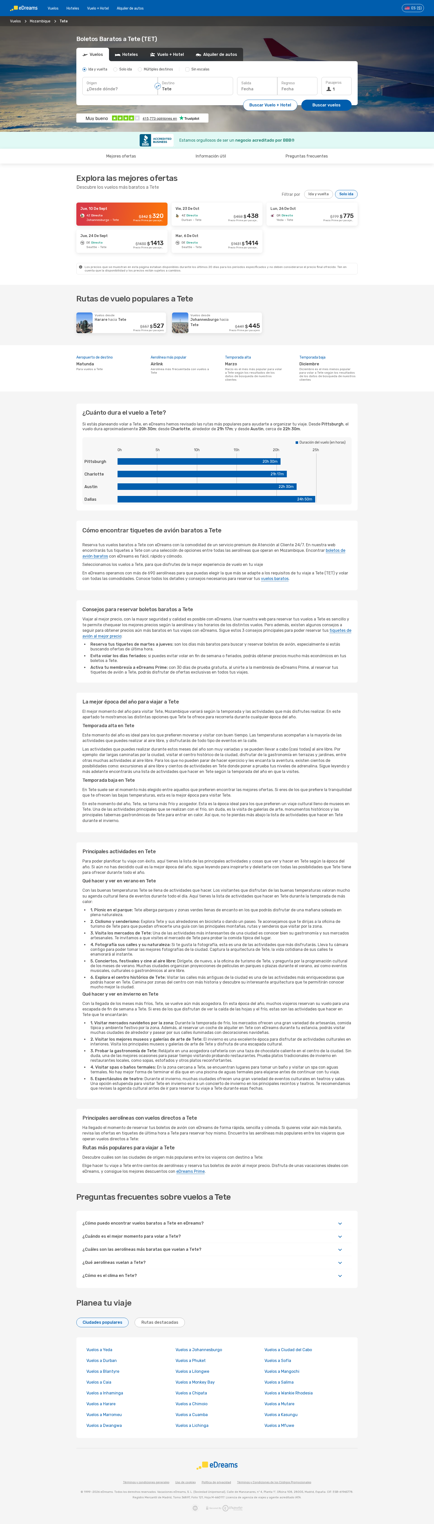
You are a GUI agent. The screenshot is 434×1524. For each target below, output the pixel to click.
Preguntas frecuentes (307, 156)
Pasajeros (334, 83)
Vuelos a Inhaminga (104, 1393)
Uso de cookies (185, 1482)
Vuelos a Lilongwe (192, 1371)
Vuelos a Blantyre (102, 1371)
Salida (246, 83)
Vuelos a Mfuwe (279, 1425)
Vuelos (53, 8)
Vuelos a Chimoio (191, 1403)
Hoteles (73, 8)
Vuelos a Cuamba (192, 1414)
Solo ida (346, 194)
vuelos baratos (275, 578)
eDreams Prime (190, 1171)
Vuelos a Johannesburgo (199, 1349)
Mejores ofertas (121, 156)
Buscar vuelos (326, 105)
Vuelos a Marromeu (104, 1414)
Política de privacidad (216, 1482)
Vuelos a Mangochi (281, 1371)
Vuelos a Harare (101, 1403)
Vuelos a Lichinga (192, 1425)
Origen (92, 83)
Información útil (211, 156)
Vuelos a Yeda (99, 1349)
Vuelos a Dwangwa (104, 1425)
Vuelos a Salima (279, 1382)
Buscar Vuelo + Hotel (270, 105)
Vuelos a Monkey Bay (195, 1382)
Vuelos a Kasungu (281, 1414)
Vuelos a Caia (98, 1382)
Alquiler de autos (130, 8)
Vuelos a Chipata (191, 1393)
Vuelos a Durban (101, 1360)
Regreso (288, 83)
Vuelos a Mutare (279, 1403)
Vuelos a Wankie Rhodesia (288, 1393)
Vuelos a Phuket (191, 1360)
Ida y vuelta (318, 194)
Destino (168, 83)
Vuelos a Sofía (277, 1360)
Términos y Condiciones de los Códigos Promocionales (274, 1482)
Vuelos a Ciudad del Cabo (288, 1349)
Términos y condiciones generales (146, 1482)
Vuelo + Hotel (98, 8)
